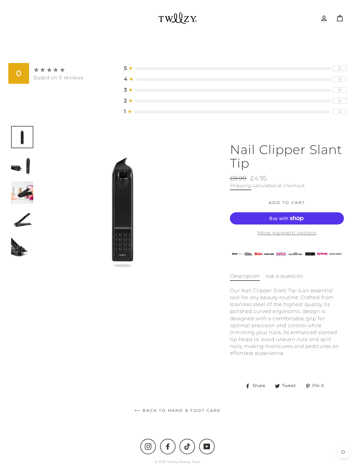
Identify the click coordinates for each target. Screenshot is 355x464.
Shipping (240, 185)
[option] (122, 210)
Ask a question (284, 276)
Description (245, 276)
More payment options (287, 233)
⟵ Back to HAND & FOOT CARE (178, 410)
